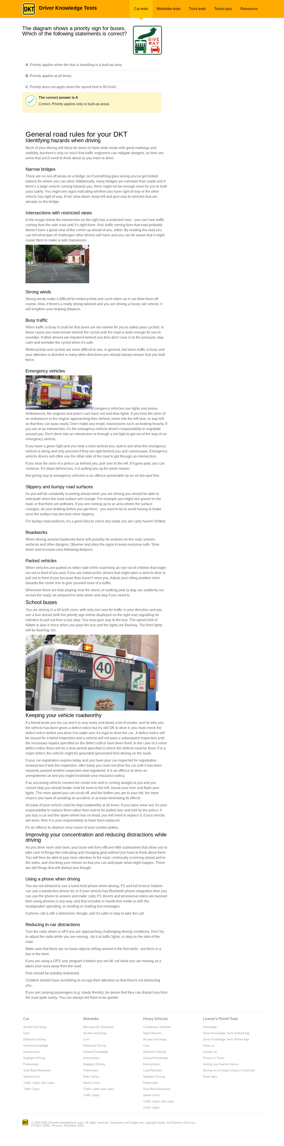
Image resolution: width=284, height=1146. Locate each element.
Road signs (210, 1076)
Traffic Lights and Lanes (38, 1082)
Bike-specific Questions (98, 1027)
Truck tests (197, 9)
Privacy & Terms (214, 1058)
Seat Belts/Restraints (37, 1070)
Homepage (210, 1027)
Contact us (210, 1051)
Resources (249, 9)
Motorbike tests (168, 9)
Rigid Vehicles (152, 1033)
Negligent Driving (34, 1058)
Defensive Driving (34, 1039)
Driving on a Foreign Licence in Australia (229, 1070)
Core (26, 1033)
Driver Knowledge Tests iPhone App (226, 1039)
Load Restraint (152, 1070)
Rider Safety (91, 1076)
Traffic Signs (31, 1089)
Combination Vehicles (157, 1027)
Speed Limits (31, 1076)
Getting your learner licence (220, 1064)
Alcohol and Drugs (35, 1027)
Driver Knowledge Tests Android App (226, 1033)
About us (209, 1045)
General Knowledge (35, 1045)
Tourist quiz (223, 9)
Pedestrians (31, 1064)
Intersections (31, 1051)
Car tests (141, 9)
